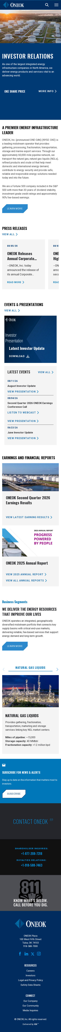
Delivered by (30, 1024)
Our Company (30, 1001)
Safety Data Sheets (31, 985)
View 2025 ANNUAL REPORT (24, 574)
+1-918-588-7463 (31, 865)
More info (46, 91)
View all (8, 234)
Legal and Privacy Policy (30, 980)
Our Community (31, 1005)
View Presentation (22, 391)
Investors (30, 975)
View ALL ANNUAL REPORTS (25, 580)
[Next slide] (55, 669)
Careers (30, 970)
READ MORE (14, 282)
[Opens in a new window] (31, 893)
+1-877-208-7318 (31, 854)
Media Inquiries (30, 1010)
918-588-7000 (30, 946)
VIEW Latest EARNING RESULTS (27, 517)
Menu (56, 5)
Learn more (15, 208)
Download (17, 356)
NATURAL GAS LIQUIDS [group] (30, 667)
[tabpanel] (30, 714)
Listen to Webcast (22, 412)
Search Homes (47, 5)
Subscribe (14, 794)
